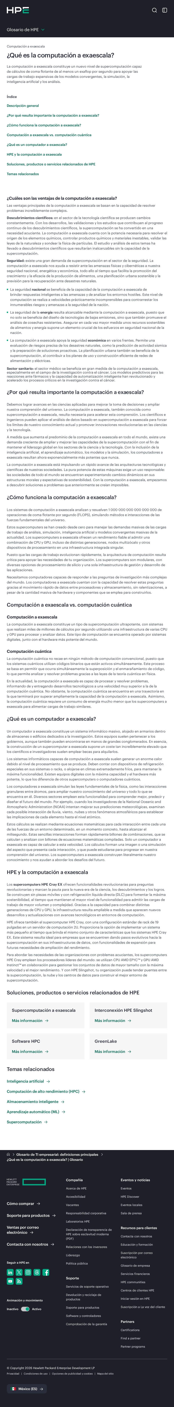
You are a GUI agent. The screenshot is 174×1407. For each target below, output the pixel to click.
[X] (19, 1272)
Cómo (20, 1203)
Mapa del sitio (105, 1373)
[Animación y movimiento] (25, 1309)
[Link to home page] (9, 1154)
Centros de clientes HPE (137, 1290)
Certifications (130, 1330)
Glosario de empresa (135, 1265)
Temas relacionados (23, 174)
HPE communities (133, 1282)
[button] (154, 10)
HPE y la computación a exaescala (34, 154)
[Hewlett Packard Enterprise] (18, 10)
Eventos (126, 1188)
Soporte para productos (82, 1307)
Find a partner (130, 1338)
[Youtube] (10, 1281)
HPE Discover (130, 1197)
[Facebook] (45, 1272)
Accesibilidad (75, 1197)
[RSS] (19, 1281)
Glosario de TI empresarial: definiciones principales (57, 1154)
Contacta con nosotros (136, 1236)
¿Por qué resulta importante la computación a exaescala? (53, 115)
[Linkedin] (10, 1272)
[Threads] (37, 1272)
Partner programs (133, 1346)
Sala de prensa (131, 1213)
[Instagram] (28, 1272)
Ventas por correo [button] (23, 1230)
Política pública (77, 1263)
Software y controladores (83, 1316)
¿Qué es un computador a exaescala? (37, 144)
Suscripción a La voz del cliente (143, 1307)
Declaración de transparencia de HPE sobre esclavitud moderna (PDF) (89, 1234)
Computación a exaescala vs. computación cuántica (49, 135)
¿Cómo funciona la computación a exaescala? (44, 125)
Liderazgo (73, 1255)
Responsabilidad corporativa (86, 1213)
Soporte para (28, 1215)
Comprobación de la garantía (86, 1324)
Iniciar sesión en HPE (135, 1299)
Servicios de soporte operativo (87, 1286)
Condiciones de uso (36, 1373)
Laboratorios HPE (78, 1221)
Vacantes (72, 1205)
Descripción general (23, 105)
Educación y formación (137, 1244)
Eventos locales (131, 1205)
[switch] (22, 1309)
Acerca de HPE (76, 1188)
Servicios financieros (135, 1274)
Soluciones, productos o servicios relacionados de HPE (51, 164)
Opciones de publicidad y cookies (72, 1373)
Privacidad (13, 1373)
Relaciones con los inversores (86, 1247)
